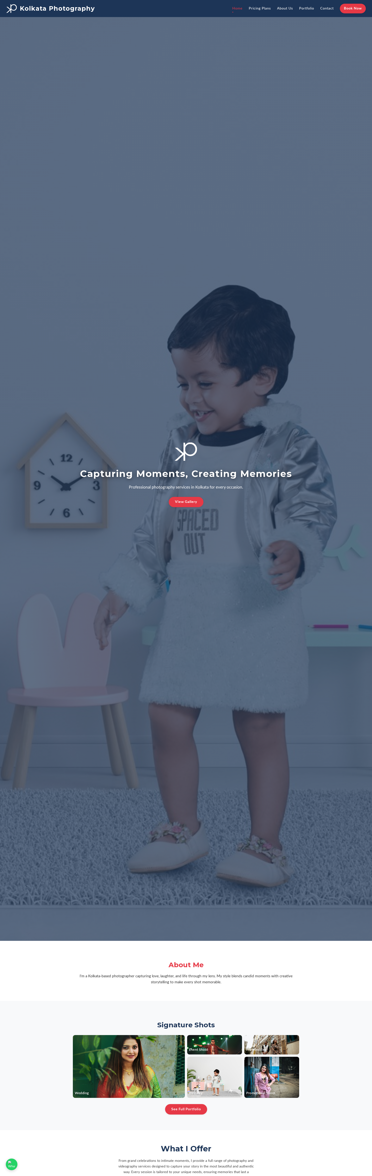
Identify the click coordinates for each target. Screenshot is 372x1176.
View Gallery (186, 501)
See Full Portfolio (186, 1109)
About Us (285, 8)
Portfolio (306, 8)
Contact (327, 8)
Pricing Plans (260, 8)
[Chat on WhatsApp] (11, 1164)
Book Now (353, 8)
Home (237, 8)
